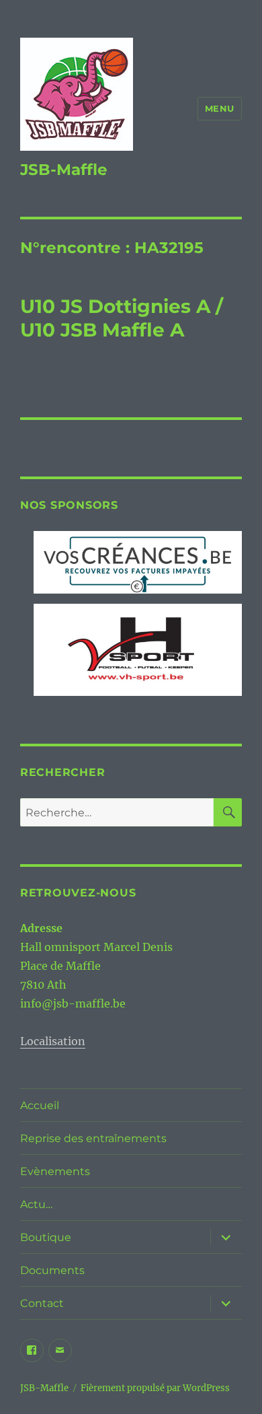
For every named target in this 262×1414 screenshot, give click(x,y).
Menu (219, 108)
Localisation (52, 1041)
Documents (52, 1270)
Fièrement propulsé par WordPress (155, 1388)
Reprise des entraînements (93, 1138)
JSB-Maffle (63, 169)
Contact (42, 1303)
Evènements (55, 1171)
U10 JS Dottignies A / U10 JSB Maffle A (121, 318)
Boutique (45, 1237)
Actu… (36, 1204)
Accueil (39, 1105)
